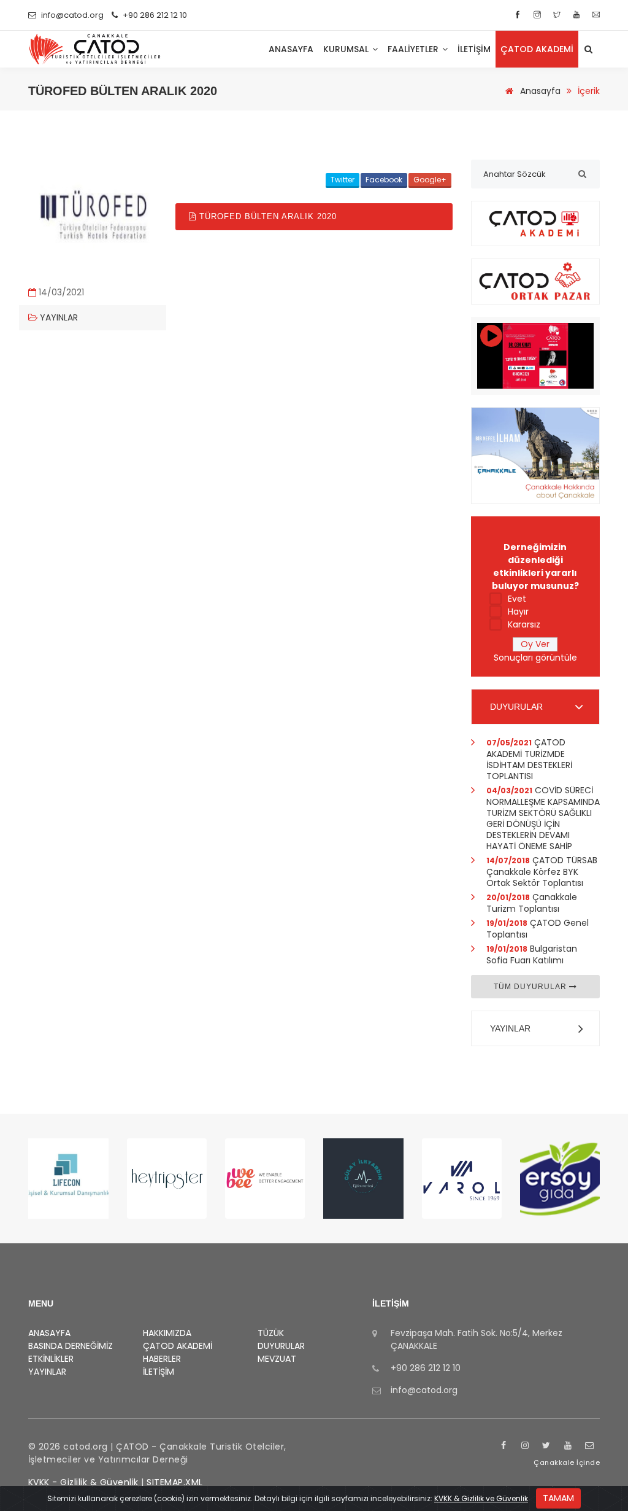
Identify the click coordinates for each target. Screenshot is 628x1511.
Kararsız (524, 624)
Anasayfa (539, 91)
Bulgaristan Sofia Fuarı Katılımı (531, 954)
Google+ (429, 179)
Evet (517, 598)
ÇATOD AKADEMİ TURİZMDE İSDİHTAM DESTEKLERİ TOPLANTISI (529, 759)
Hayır (518, 611)
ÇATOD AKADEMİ (177, 1346)
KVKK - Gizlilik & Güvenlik (83, 1482)
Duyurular (281, 1346)
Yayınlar (57, 317)
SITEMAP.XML (175, 1482)
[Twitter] (558, 15)
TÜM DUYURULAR (531, 986)
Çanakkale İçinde (567, 1462)
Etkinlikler (51, 1359)
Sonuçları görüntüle (535, 657)
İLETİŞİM (474, 49)
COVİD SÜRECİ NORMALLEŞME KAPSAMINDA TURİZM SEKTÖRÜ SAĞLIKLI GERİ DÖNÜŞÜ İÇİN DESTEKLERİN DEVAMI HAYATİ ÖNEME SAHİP (543, 818)
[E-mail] (596, 15)
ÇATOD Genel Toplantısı (537, 929)
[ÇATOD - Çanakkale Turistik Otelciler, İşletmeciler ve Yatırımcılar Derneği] (94, 49)
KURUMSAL (347, 49)
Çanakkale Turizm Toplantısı (531, 903)
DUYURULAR (516, 707)
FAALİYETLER (414, 49)
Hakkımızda (167, 1333)
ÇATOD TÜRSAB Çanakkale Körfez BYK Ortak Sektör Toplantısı (541, 871)
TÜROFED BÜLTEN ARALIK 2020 (266, 216)
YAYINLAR (510, 1028)
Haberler (162, 1359)
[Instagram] (539, 15)
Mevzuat (277, 1359)
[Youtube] (578, 15)
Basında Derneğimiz (70, 1346)
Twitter (342, 179)
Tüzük (271, 1333)
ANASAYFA (291, 49)
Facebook (384, 179)
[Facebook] (519, 15)
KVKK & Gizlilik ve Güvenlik (481, 1498)
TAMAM (558, 1498)
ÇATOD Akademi (536, 49)
